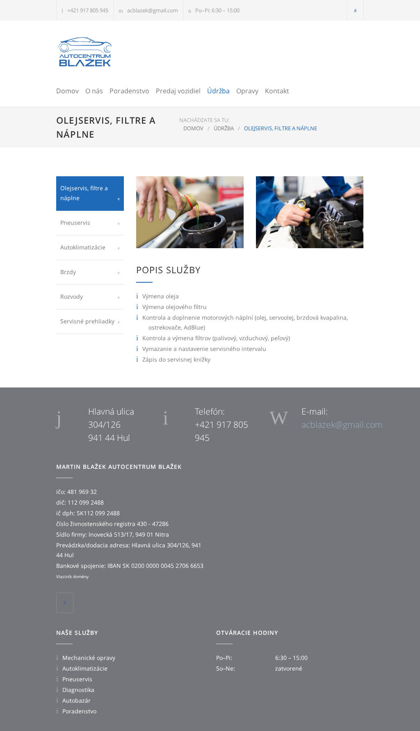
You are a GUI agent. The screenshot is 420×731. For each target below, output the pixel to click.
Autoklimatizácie (82, 247)
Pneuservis (75, 222)
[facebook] (355, 10)
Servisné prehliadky (87, 321)
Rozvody (71, 296)
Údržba (218, 90)
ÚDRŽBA (224, 128)
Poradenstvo (129, 90)
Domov (67, 90)
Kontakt (277, 90)
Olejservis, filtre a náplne (84, 193)
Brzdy (68, 272)
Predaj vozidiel (178, 90)
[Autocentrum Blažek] (85, 51)
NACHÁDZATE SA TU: (204, 120)
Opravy (247, 90)
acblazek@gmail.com (152, 10)
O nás (94, 90)
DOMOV (193, 128)
